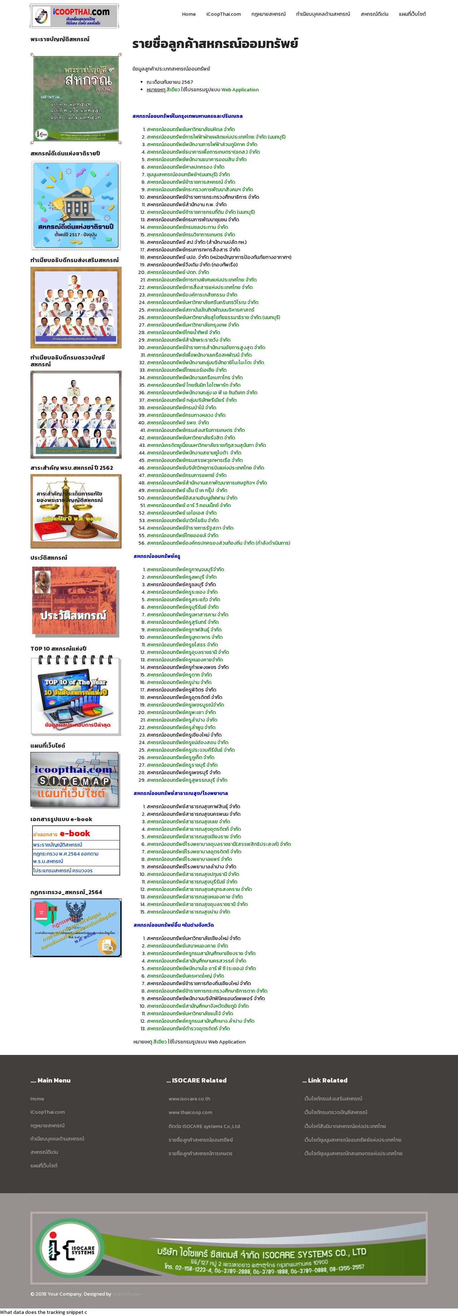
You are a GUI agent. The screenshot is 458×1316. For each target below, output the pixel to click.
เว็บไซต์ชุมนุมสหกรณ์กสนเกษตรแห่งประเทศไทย (353, 1153)
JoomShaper (126, 1294)
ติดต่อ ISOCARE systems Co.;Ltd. (204, 1126)
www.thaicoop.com (190, 1112)
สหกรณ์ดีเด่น (374, 14)
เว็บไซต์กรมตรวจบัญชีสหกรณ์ (335, 1112)
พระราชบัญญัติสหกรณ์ (57, 845)
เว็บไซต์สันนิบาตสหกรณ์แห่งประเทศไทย (344, 1126)
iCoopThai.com (223, 14)
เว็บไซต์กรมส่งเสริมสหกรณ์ (333, 1099)
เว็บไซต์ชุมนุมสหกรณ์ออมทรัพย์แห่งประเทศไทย (352, 1140)
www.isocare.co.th (189, 1099)
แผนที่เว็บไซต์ (412, 14)
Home (189, 14)
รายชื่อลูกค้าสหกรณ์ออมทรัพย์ (201, 1140)
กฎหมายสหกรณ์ (269, 14)
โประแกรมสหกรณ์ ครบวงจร (63, 870)
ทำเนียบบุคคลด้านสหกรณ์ (323, 14)
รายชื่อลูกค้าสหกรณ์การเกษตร (201, 1153)
